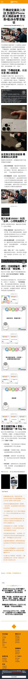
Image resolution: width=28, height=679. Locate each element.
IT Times (18, 656)
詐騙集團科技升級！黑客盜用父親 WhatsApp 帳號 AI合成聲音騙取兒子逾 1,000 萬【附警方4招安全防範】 (14, 498)
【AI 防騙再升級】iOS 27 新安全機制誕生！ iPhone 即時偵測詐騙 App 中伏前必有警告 (14, 513)
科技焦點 (5, 634)
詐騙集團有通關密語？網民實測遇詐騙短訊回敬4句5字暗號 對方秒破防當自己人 (14, 543)
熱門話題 (17, 642)
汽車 (3, 645)
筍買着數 (17, 639)
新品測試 (4, 660)
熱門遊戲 (17, 650)
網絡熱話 (17, 636)
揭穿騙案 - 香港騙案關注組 (13, 573)
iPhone (4, 636)
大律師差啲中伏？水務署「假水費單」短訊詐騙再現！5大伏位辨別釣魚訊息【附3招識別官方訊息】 (14, 528)
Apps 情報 (4, 661)
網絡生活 (18, 634)
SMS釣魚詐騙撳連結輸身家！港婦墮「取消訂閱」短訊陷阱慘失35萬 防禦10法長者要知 (14, 506)
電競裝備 (17, 652)
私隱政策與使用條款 (17, 672)
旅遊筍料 (17, 640)
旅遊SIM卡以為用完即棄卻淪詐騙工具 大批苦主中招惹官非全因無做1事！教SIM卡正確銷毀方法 (14, 521)
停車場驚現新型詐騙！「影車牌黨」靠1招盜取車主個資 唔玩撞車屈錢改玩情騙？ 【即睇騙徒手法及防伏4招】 (14, 535)
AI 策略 (17, 660)
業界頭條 (17, 658)
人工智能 (4, 647)
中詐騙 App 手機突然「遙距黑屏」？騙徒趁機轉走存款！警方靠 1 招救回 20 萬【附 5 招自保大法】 (14, 558)
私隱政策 (4, 666)
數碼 (3, 640)
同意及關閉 (14, 676)
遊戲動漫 (18, 648)
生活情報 (17, 637)
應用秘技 (4, 658)
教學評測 (5, 656)
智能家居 (4, 642)
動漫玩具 (17, 653)
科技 (3, 582)
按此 (6, 471)
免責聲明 (4, 668)
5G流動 (4, 637)
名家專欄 (17, 661)
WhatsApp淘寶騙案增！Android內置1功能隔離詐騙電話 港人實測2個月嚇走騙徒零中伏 (14, 550)
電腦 (3, 639)
